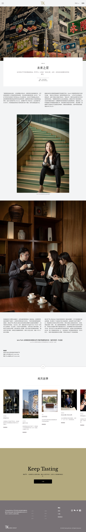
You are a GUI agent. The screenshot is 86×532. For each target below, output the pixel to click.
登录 (83, 3)
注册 (43, 481)
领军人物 (43, 63)
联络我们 (60, 517)
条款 (59, 511)
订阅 (59, 514)
